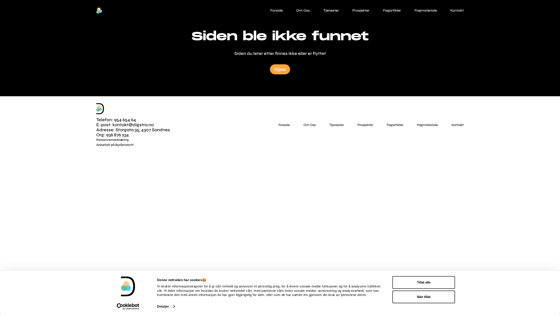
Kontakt (458, 125)
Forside (284, 125)
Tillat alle (423, 282)
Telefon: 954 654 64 (116, 120)
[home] (100, 10)
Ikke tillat (423, 297)
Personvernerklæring (112, 140)
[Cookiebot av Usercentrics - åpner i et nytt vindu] (128, 306)
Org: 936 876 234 (112, 135)
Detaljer (163, 306)
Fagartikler (395, 125)
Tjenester (336, 125)
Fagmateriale (427, 125)
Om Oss (309, 125)
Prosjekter (365, 125)
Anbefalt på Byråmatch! (115, 145)
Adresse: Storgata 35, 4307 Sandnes (133, 130)
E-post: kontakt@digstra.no (125, 125)
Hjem (280, 69)
